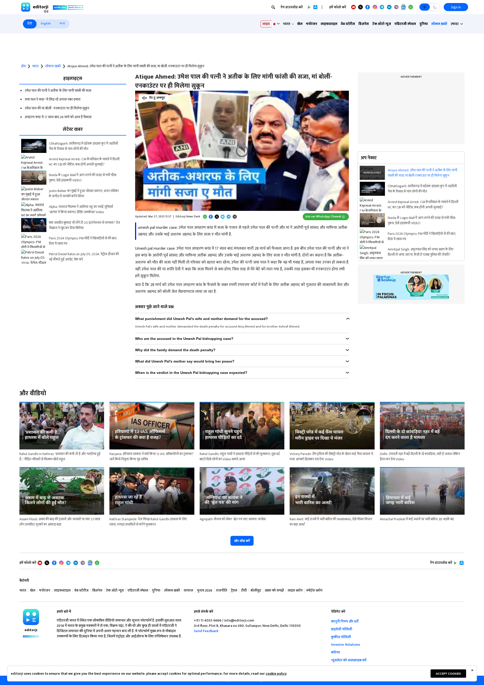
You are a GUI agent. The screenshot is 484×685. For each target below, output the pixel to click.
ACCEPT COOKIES (448, 673)
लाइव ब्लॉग (295, 591)
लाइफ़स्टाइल (329, 24)
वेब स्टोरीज (348, 24)
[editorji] (31, 617)
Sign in (456, 7)
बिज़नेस (363, 24)
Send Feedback (206, 631)
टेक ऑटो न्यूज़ (381, 24)
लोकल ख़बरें (439, 24)
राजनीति (221, 591)
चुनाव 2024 (204, 591)
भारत (35, 66)
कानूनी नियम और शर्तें (344, 621)
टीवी (244, 591)
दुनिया (423, 24)
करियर (335, 652)
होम (23, 66)
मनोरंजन (311, 24)
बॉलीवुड (256, 591)
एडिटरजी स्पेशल (405, 24)
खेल (299, 24)
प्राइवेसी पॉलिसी (341, 629)
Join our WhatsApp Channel (323, 216)
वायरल (188, 591)
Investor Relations (345, 644)
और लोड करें (242, 541)
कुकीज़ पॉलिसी (341, 637)
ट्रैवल (234, 591)
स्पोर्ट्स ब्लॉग (314, 591)
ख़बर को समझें (274, 591)
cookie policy (276, 673)
